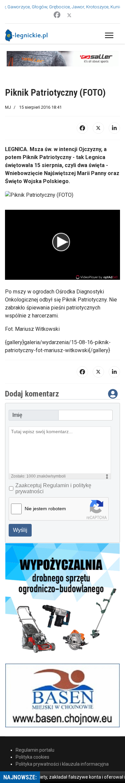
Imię (17, 415)
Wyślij (20, 530)
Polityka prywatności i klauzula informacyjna (62, 764)
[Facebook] (57, 15)
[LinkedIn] (114, 128)
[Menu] (107, 35)
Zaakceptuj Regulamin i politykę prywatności (53, 488)
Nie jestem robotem (45, 508)
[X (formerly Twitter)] (98, 128)
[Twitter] (69, 15)
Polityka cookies (32, 757)
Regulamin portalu (35, 750)
